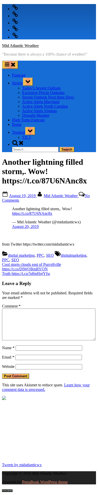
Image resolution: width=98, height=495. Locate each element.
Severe (17, 83)
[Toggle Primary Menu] (10, 65)
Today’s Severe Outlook (41, 88)
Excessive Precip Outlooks (43, 92)
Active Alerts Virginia (39, 111)
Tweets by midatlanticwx (22, 465)
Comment (11, 306)
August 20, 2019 (25, 226)
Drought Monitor (35, 115)
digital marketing (21, 255)
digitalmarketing (73, 255)
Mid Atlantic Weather (20, 45)
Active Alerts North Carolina (45, 106)
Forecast (18, 75)
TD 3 (26, 137)
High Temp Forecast (28, 120)
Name (8, 348)
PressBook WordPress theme (45, 482)
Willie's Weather (22, 456)
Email (8, 357)
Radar (17, 124)
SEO (50, 255)
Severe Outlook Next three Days (48, 97)
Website (8, 366)
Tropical (18, 132)
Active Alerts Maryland (40, 102)
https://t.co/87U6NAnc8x (32, 213)
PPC (40, 255)
